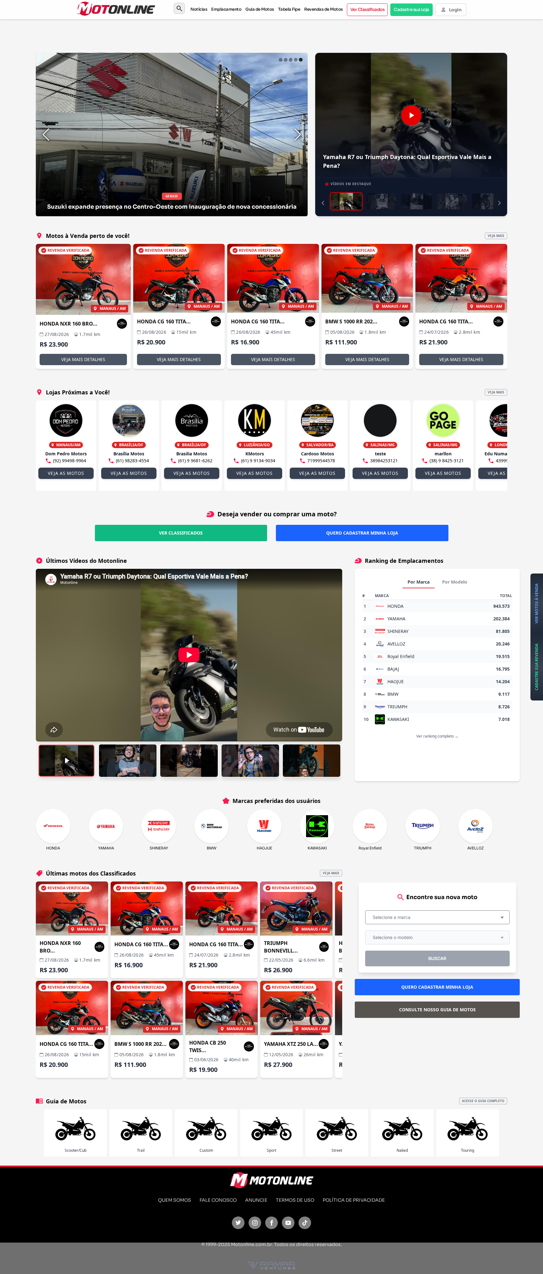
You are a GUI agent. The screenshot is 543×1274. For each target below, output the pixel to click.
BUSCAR (437, 958)
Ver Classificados (367, 9)
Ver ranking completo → (437, 736)
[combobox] (437, 917)
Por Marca (419, 582)
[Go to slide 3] (291, 60)
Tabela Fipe (289, 9)
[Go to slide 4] (296, 60)
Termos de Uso (295, 1200)
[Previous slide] (46, 134)
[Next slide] (298, 134)
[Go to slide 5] (301, 60)
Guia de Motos (259, 9)
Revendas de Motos (323, 9)
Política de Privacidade (354, 1200)
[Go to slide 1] (280, 60)
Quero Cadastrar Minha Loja (362, 533)
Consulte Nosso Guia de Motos (437, 1010)
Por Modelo (454, 582)
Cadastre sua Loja (411, 9)
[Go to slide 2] (286, 60)
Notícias (198, 9)
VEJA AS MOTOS (66, 473)
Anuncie (256, 1200)
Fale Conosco (218, 1200)
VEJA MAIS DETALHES (83, 359)
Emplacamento (226, 9)
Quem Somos (174, 1200)
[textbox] (393, 917)
